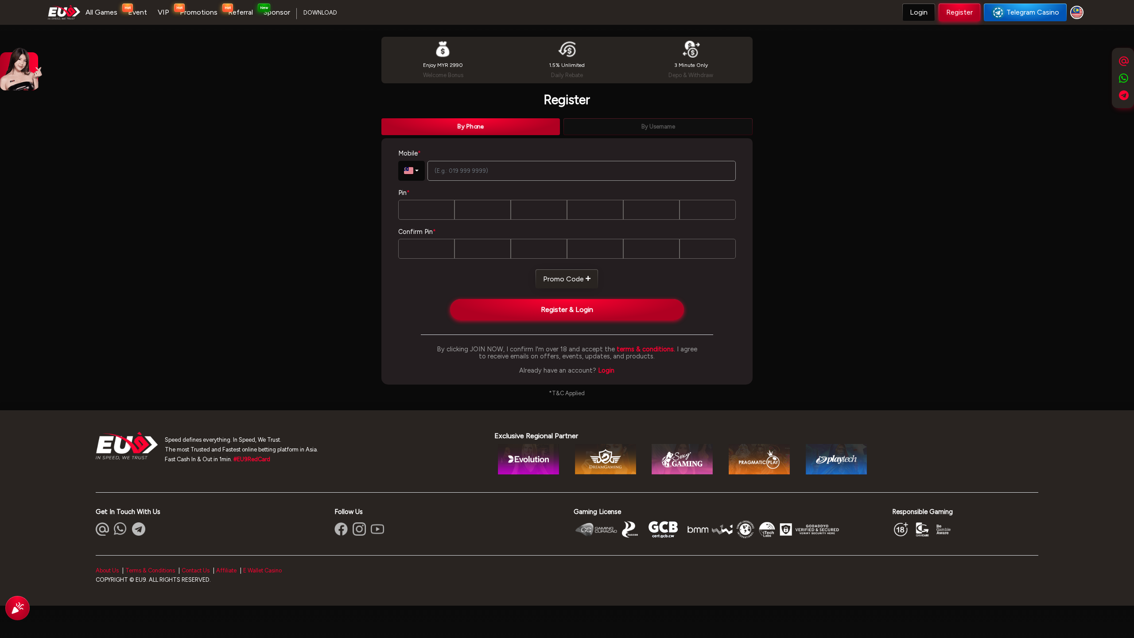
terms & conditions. (646, 349)
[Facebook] (341, 529)
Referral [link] (240, 12)
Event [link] (137, 12)
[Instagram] (359, 529)
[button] (918, 12)
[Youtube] (377, 529)
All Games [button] (101, 12)
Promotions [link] (198, 12)
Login (919, 12)
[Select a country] (1078, 12)
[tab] (470, 126)
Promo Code (563, 279)
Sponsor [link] (277, 12)
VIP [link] (163, 12)
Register (959, 12)
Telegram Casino (1032, 12)
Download (320, 12)
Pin (404, 193)
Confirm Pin (417, 232)
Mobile (409, 153)
